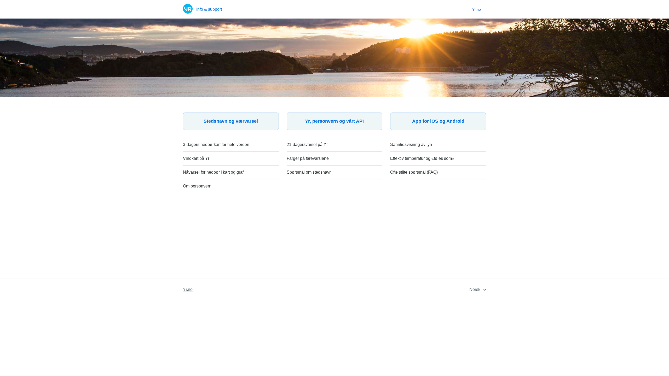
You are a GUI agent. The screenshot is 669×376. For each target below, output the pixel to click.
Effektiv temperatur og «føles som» (422, 158)
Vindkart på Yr (196, 158)
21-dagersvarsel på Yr (307, 144)
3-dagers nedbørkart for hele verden (216, 144)
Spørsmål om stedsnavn (309, 172)
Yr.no (476, 9)
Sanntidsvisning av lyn (411, 144)
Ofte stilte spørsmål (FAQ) (414, 172)
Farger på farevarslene (308, 158)
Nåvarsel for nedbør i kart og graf (213, 172)
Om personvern (197, 186)
